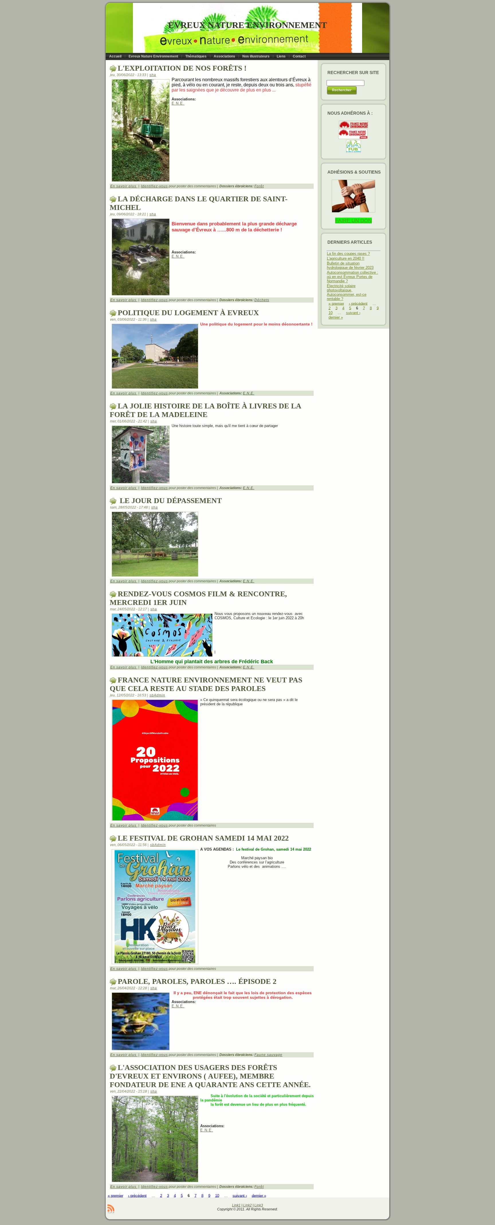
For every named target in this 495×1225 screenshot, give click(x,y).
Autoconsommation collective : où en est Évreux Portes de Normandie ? (352, 276)
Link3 (258, 1205)
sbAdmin (157, 695)
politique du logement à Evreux (188, 313)
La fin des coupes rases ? (348, 253)
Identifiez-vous (154, 186)
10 (217, 1195)
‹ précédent (137, 1195)
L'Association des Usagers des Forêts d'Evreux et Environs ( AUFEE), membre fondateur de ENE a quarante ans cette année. (210, 1076)
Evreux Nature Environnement (247, 25)
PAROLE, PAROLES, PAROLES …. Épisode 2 (197, 981)
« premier (115, 1195)
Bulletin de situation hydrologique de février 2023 (350, 265)
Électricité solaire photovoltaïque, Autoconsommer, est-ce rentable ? (346, 292)
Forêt (259, 186)
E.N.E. (178, 103)
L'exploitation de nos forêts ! (182, 68)
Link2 (247, 1205)
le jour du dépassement (170, 501)
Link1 (236, 1205)
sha (153, 75)
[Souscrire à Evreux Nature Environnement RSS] (110, 1209)
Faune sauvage (268, 1055)
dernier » (259, 1195)
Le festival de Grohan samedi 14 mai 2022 (203, 838)
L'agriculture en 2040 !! (345, 258)
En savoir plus (124, 186)
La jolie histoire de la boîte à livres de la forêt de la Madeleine (205, 410)
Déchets (261, 300)
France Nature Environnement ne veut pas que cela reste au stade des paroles (206, 684)
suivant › (240, 1195)
